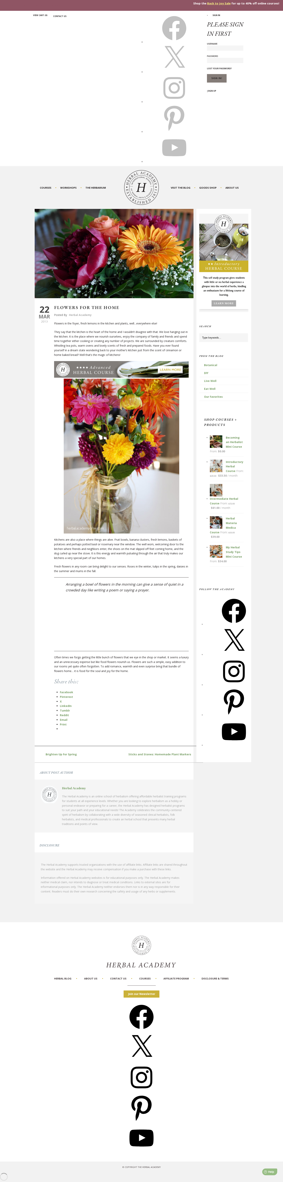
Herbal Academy (80, 315)
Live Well (210, 381)
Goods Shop (208, 187)
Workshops (68, 187)
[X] (174, 71)
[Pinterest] (234, 715)
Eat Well (209, 389)
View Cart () (40, 15)
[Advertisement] (125, 624)
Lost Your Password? (219, 68)
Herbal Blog (62, 978)
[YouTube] (234, 745)
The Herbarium (95, 187)
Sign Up (212, 90)
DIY (206, 373)
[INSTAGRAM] (174, 101)
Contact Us (59, 16)
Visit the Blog (180, 187)
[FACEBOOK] (174, 42)
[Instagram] (234, 685)
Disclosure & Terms (215, 978)
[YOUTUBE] (174, 161)
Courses (45, 187)
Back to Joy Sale (219, 3)
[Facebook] (234, 624)
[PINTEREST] (174, 131)
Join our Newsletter (141, 994)
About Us (232, 187)
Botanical (210, 365)
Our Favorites (213, 397)
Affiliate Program (176, 978)
